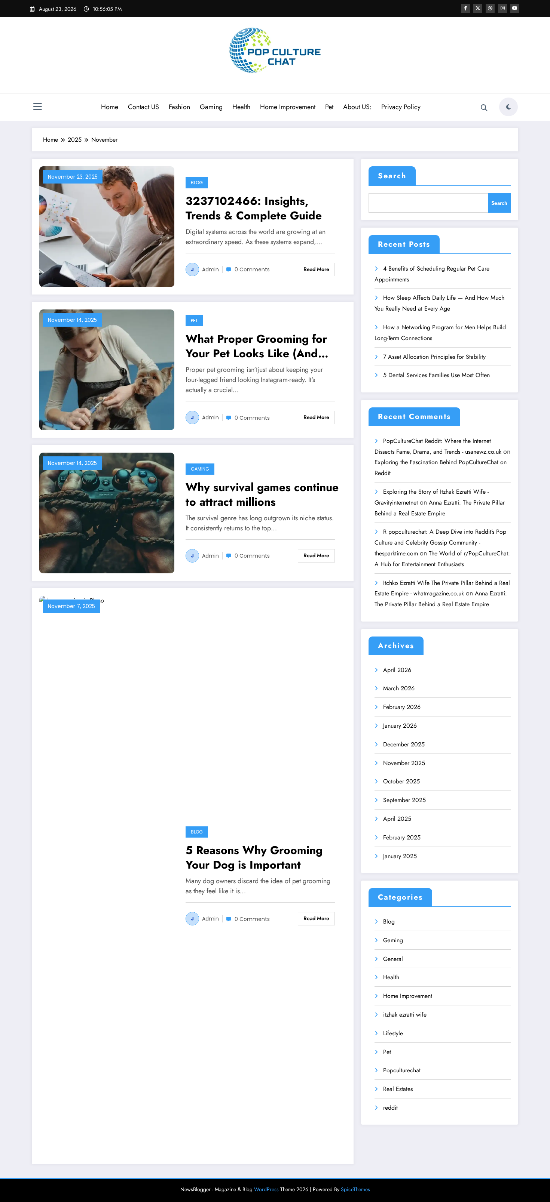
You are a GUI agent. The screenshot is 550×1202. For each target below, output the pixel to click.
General (393, 959)
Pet (329, 107)
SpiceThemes (355, 1189)
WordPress (266, 1189)
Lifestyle (393, 1033)
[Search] (484, 108)
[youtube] (514, 8)
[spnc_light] (508, 107)
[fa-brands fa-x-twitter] (477, 8)
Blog (197, 182)
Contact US (143, 107)
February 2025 (402, 837)
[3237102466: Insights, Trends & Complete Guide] (106, 226)
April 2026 (397, 670)
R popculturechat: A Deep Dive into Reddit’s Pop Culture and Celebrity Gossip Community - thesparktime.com (440, 542)
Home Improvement (287, 107)
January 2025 (400, 856)
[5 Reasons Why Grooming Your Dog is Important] (106, 875)
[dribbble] (490, 8)
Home (109, 107)
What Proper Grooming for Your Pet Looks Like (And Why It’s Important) (256, 346)
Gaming (211, 107)
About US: (357, 107)
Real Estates (398, 1089)
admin (210, 269)
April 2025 (397, 818)
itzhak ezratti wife (405, 1014)
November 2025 (404, 763)
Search (392, 175)
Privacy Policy (401, 107)
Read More (316, 269)
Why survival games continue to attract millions (262, 494)
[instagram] (502, 8)
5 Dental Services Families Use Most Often (436, 375)
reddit (390, 1107)
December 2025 (404, 744)
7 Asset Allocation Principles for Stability (434, 356)
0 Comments (252, 269)
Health (241, 107)
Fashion (179, 107)
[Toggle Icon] (37, 107)
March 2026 (399, 688)
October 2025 (401, 781)
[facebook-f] (465, 8)
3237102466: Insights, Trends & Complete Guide (254, 208)
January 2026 (400, 725)
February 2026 (402, 707)
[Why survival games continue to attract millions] (106, 512)
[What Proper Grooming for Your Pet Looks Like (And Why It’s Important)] (106, 369)
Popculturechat (402, 1070)
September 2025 (404, 800)
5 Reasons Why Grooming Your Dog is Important (254, 857)
